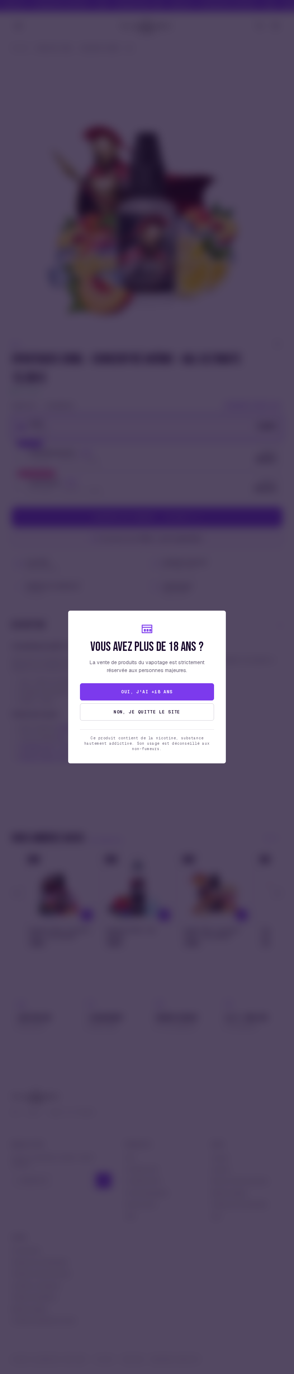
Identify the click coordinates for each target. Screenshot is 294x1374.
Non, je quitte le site (147, 712)
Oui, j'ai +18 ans (146, 692)
